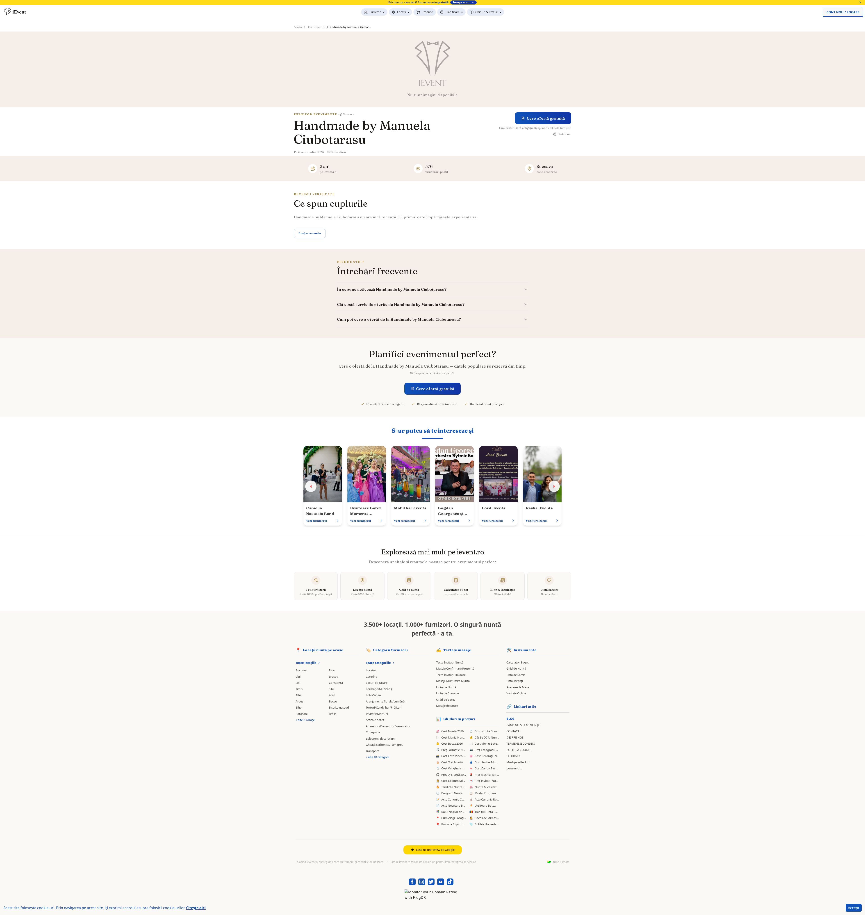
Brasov (333, 677)
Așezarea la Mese (517, 687)
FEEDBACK (513, 756)
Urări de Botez (445, 700)
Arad (332, 695)
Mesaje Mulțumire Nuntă (453, 681)
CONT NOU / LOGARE (842, 12)
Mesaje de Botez (447, 706)
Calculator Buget (517, 662)
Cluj (298, 677)
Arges (299, 701)
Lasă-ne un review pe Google (435, 850)
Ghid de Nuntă (516, 668)
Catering (371, 677)
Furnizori (375, 12)
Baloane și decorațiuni (380, 739)
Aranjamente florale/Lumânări (386, 701)
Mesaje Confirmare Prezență (455, 668)
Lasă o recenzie (309, 233)
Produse (427, 12)
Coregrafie (373, 732)
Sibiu (332, 689)
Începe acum (461, 2)
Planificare (453, 12)
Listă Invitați (514, 681)
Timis (299, 689)
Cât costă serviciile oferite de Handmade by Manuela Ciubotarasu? (400, 304)
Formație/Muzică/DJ (379, 689)
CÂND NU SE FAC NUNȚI (522, 725)
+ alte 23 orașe (305, 720)
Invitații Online (516, 693)
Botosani (301, 714)
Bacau (333, 701)
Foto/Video (373, 695)
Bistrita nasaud (339, 707)
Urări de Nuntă (446, 687)
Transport (372, 751)
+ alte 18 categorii (377, 757)
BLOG (510, 719)
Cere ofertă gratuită (546, 118)
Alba (298, 695)
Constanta (336, 683)
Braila (332, 714)
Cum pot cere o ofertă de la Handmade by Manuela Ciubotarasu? (399, 319)
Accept (853, 907)
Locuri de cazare (376, 683)
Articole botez (375, 720)
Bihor (299, 707)
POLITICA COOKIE (518, 750)
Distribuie (564, 134)
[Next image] (554, 486)
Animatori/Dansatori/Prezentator (388, 726)
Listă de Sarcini (516, 675)
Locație (371, 670)
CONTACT (512, 731)
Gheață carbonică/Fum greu (384, 745)
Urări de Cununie (447, 693)
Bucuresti (302, 670)
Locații (401, 12)
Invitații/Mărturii (377, 714)
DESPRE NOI (514, 737)
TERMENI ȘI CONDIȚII (520, 743)
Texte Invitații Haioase (451, 675)
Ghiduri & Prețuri (486, 12)
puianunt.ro (514, 768)
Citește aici (196, 907)
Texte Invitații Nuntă (449, 662)
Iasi (298, 683)
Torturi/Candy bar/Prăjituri (383, 707)
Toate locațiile (306, 663)
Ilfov (332, 670)
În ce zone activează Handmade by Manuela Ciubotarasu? (391, 289)
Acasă (298, 27)
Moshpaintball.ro (517, 762)
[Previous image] (310, 486)
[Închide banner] (860, 2)
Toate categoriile (378, 663)
